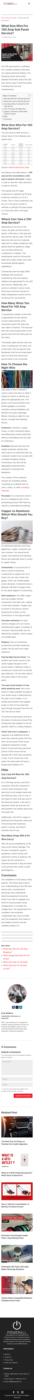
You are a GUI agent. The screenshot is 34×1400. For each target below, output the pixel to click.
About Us (7, 1354)
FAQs (5, 116)
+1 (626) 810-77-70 (20, 1379)
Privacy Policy (9, 1360)
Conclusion (8, 119)
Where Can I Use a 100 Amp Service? (17, 101)
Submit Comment (23, 1096)
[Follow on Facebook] (13, 1007)
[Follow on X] (17, 1007)
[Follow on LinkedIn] (20, 1007)
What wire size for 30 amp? (15, 962)
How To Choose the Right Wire (15, 109)
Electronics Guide (11, 18)
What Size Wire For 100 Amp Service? (17, 99)
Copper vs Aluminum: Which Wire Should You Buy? (15, 113)
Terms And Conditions (11, 1362)
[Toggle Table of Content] (29, 95)
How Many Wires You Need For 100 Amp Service (16, 105)
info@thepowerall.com (15, 1381)
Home (3, 18)
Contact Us (8, 1357)
